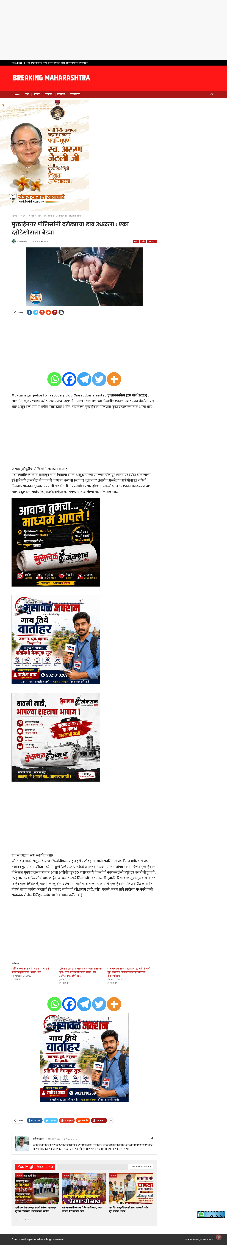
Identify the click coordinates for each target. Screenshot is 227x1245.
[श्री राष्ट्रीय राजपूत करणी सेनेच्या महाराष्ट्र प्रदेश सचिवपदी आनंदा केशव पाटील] (37, 1188)
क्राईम (48, 94)
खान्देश (61, 94)
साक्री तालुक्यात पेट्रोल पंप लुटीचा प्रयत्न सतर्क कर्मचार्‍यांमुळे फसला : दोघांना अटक (30, 970)
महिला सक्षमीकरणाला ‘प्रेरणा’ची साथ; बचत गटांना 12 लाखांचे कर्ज (52, 63)
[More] (114, 379)
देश (27, 94)
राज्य (37, 94)
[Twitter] (99, 379)
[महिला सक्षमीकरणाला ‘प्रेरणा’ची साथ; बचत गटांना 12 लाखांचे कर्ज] (84, 1188)
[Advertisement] (113, 30)
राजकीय (75, 94)
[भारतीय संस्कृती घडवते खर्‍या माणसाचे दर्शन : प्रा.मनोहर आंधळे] (131, 1188)
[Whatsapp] (54, 379)
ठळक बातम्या (152, 241)
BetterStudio (209, 1239)
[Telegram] (84, 379)
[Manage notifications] (219, 1237)
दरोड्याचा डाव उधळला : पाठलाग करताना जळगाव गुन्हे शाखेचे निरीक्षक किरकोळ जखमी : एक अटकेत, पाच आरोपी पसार (80, 972)
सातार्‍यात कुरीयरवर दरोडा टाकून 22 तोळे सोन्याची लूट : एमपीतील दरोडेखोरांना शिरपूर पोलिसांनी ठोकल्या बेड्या (128, 972)
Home (16, 94)
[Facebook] (69, 379)
